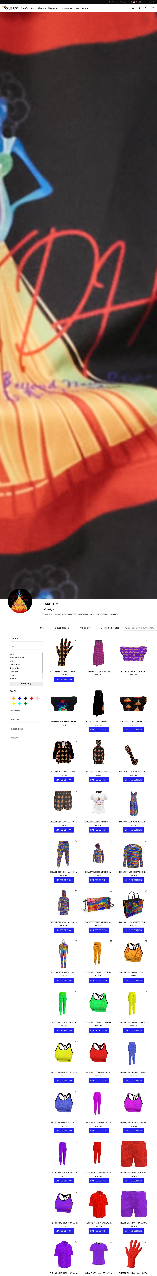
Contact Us (150, 2)
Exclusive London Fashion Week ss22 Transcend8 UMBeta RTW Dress (133, 822)
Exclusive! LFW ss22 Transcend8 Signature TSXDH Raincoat (98, 772)
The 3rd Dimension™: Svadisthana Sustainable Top (133, 972)
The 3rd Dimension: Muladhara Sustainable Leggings (98, 1173)
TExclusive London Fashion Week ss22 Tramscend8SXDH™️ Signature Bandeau (133, 721)
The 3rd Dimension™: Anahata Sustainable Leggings (64, 1022)
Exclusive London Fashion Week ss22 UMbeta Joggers (64, 872)
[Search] (133, 7)
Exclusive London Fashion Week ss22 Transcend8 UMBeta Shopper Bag (133, 922)
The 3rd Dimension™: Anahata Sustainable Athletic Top (98, 1022)
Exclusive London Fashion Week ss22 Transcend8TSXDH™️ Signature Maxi (98, 721)
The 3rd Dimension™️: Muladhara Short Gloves (133, 1273)
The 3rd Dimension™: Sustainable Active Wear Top (98, 1072)
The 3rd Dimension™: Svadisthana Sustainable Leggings (98, 972)
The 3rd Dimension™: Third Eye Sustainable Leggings (98, 1123)
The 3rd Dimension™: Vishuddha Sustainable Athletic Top (64, 1123)
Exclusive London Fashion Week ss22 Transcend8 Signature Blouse (64, 772)
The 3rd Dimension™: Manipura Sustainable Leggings (133, 1022)
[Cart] (153, 7)
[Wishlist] (146, 7)
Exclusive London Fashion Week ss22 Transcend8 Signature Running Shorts (64, 822)
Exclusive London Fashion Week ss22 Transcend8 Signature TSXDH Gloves (64, 671)
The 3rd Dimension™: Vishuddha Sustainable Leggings (133, 1072)
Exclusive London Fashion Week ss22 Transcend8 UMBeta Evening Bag (98, 922)
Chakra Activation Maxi (98, 671)
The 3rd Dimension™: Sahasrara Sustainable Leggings (64, 1173)
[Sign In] (140, 7)
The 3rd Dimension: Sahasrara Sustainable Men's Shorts (133, 1223)
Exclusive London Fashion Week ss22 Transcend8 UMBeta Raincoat (64, 922)
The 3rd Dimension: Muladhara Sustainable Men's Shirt (98, 1223)
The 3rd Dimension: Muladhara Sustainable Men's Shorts (133, 1173)
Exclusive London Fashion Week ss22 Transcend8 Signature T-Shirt (98, 822)
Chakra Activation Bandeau (133, 671)
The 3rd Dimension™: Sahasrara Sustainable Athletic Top (64, 1223)
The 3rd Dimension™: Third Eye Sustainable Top (133, 1123)
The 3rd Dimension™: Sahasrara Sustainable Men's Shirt (64, 1273)
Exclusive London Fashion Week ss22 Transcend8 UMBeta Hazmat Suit (64, 972)
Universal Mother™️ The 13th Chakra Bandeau (64, 721)
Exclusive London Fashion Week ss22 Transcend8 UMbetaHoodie (98, 872)
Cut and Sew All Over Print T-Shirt (98, 1273)
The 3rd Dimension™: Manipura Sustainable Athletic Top (64, 1072)
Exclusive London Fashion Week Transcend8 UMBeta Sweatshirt (133, 872)
